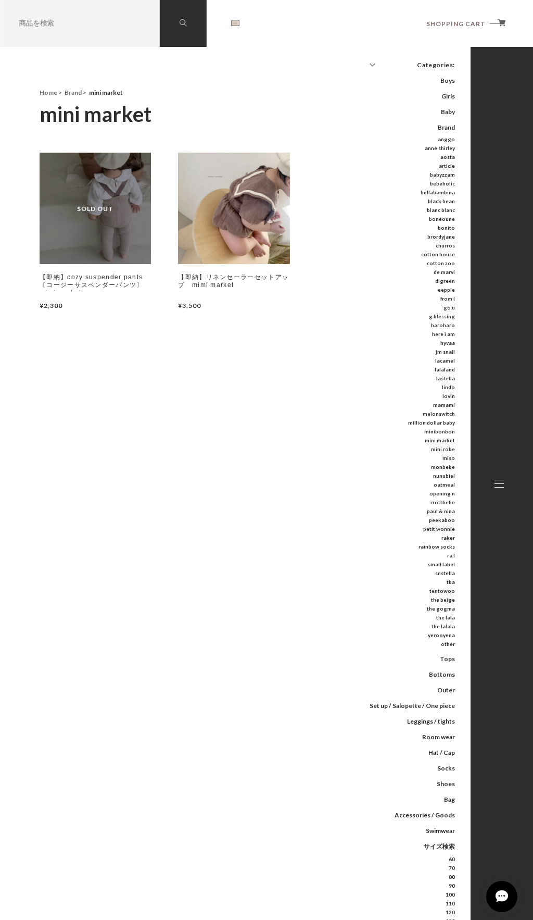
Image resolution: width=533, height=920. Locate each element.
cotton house (438, 254)
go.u (449, 307)
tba (451, 582)
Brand (446, 127)
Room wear (438, 737)
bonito (446, 228)
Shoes (446, 784)
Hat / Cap (441, 752)
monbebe (443, 467)
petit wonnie (439, 529)
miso (448, 458)
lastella (445, 378)
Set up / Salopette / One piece (412, 706)
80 (452, 877)
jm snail (445, 352)
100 (450, 894)
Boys (447, 80)
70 (452, 868)
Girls (448, 96)
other (448, 644)
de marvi (444, 272)
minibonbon (439, 431)
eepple (446, 290)
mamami (444, 405)
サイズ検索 (439, 846)
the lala (445, 617)
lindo (448, 387)
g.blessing (442, 316)
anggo (446, 139)
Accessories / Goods (425, 815)
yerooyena (441, 635)
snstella (445, 573)
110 (450, 903)
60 (452, 859)
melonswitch (439, 414)
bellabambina (438, 192)
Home (48, 92)
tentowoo (442, 591)
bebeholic (442, 183)
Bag (449, 799)
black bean (441, 201)
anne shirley (440, 148)
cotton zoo (441, 263)
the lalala (443, 626)
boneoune (442, 219)
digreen (445, 281)
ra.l (451, 555)
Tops (447, 659)
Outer (446, 690)
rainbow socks (436, 546)
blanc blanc (441, 210)
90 (452, 885)
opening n (442, 493)
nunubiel (444, 476)
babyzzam (442, 174)
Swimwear (440, 831)
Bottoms (442, 674)
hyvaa (447, 343)
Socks (446, 768)
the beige (443, 599)
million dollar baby (431, 422)
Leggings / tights (431, 721)
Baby (448, 112)
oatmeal (444, 484)
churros (445, 245)
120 (450, 912)
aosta (447, 157)
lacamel (445, 360)
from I (447, 298)
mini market (440, 440)
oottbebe (443, 502)
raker (448, 537)
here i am (443, 334)
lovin (448, 396)
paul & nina (441, 511)
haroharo (443, 325)
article (447, 166)
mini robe (443, 449)
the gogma (441, 608)
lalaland (445, 369)
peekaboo (442, 520)
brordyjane (441, 236)
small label (441, 564)
